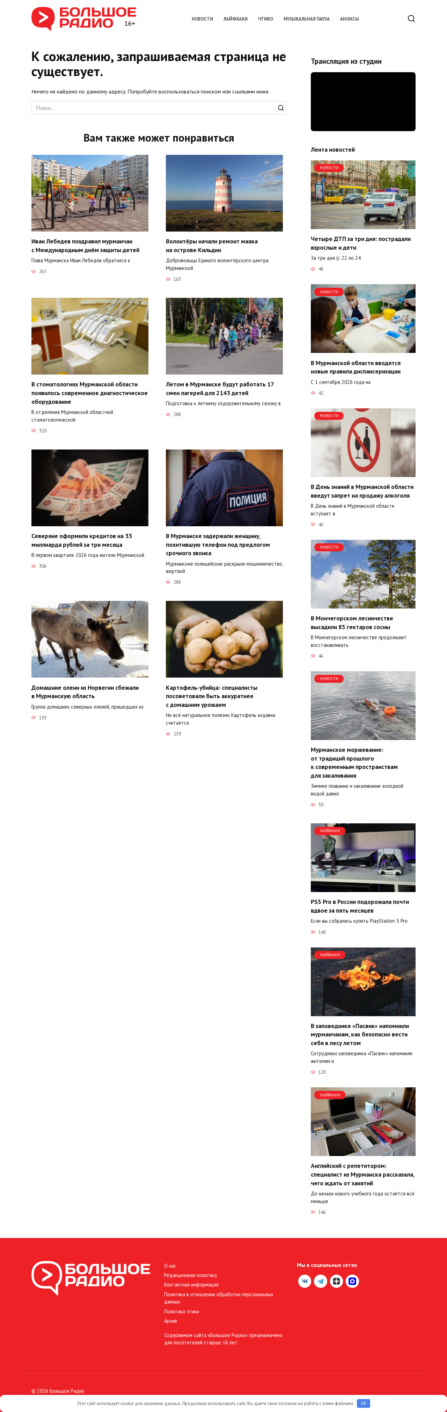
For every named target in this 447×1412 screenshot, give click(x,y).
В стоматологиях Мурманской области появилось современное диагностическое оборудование (89, 392)
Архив (170, 1320)
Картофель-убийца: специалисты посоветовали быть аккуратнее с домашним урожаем (211, 695)
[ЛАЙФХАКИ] (363, 887)
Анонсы (349, 19)
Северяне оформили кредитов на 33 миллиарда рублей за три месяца (81, 540)
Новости (202, 19)
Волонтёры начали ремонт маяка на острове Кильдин (212, 245)
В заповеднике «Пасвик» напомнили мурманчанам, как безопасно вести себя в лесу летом (360, 1034)
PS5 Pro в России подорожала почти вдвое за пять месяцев (360, 906)
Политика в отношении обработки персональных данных (218, 1298)
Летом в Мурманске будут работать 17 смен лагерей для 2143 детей (220, 388)
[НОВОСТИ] (363, 224)
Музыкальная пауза (307, 19)
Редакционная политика (190, 1275)
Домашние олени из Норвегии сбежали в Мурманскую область (85, 691)
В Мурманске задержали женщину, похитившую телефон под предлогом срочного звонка (218, 544)
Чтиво (265, 19)
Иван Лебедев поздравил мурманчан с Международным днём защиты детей (85, 245)
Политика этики (181, 1311)
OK (364, 1403)
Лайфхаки (236, 19)
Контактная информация (191, 1284)
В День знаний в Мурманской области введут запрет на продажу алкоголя (362, 491)
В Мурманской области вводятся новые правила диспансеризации (356, 366)
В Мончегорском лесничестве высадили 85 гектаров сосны (352, 622)
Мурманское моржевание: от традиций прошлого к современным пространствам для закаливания (354, 762)
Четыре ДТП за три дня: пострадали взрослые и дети (361, 243)
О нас (170, 1265)
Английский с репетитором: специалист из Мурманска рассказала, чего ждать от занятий (362, 1174)
